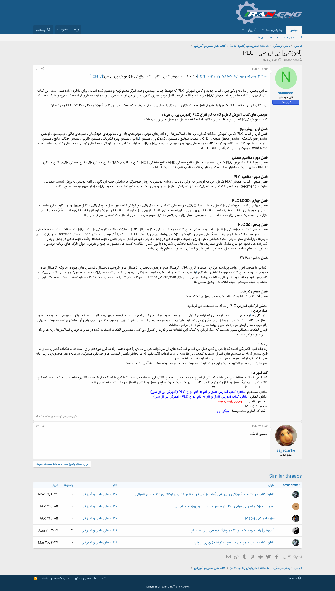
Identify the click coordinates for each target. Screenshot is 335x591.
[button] (262, 30)
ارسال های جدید (292, 37)
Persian (292, 578)
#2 (37, 426)
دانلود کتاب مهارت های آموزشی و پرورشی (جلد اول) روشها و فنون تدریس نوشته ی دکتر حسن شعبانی (204, 494)
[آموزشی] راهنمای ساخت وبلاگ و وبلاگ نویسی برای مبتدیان (232, 530)
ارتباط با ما (100, 578)
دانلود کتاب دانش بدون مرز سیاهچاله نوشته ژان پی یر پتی (234, 542)
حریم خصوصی (60, 578)
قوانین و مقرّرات (81, 578)
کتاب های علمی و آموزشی (99, 494)
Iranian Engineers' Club (168, 587)
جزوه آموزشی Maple (259, 518)
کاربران (251, 30)
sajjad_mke (286, 451)
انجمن (294, 30)
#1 (37, 69)
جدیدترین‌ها (274, 30)
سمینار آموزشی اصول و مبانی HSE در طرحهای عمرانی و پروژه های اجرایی (224, 506)
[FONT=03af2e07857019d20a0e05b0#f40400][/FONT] (179, 76)
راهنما (44, 578)
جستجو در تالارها (268, 37)
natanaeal (291, 60)
